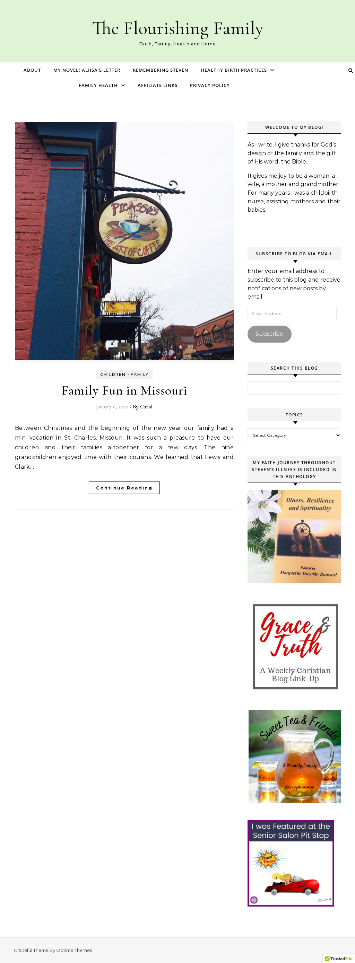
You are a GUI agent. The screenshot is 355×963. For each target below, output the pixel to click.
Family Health (98, 85)
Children (113, 374)
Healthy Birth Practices (234, 70)
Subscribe (269, 333)
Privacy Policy (210, 85)
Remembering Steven (160, 70)
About (32, 70)
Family (140, 374)
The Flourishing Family (177, 28)
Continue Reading (124, 488)
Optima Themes (74, 950)
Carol (146, 406)
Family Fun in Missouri (124, 390)
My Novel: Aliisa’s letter (86, 70)
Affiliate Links (158, 85)
